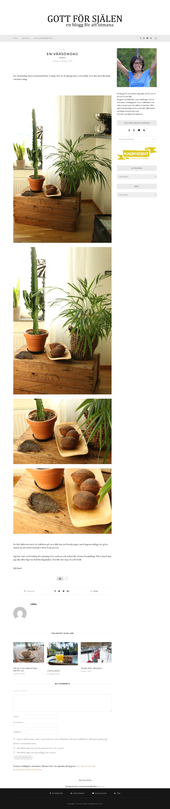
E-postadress (18, 724)
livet (62, 49)
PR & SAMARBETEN (43, 38)
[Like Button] (60, 579)
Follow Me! (101, 786)
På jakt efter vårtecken (91, 668)
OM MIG (25, 38)
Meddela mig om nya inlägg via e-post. (36, 752)
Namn (16, 716)
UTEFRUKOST (53, 671)
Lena (95, 591)
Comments (29, 591)
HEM (15, 38)
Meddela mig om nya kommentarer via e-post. (40, 748)
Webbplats (17, 732)
